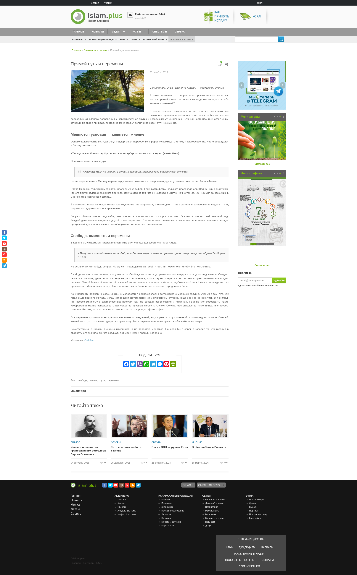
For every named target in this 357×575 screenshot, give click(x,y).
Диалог (75, 442)
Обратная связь (209, 485)
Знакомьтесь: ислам (180, 39)
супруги (268, 559)
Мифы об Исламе (127, 514)
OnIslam (89, 340)
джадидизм (247, 547)
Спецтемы (159, 31)
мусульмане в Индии (249, 553)
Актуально (77, 39)
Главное (78, 31)
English (95, 2)
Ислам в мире (256, 499)
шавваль (266, 547)
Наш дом (210, 522)
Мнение (197, 442)
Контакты (88, 562)
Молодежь (210, 514)
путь (102, 380)
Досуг (208, 525)
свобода (82, 380)
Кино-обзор (255, 518)
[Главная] (98, 16)
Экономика (167, 507)
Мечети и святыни (171, 522)
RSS (99, 562)
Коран (258, 16)
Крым (230, 547)
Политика (166, 503)
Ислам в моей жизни (153, 39)
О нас (187, 485)
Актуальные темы (127, 510)
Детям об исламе (214, 503)
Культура (166, 518)
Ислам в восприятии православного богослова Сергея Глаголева (88, 451)
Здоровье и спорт (214, 518)
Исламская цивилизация (101, 39)
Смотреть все (262, 164)
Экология (166, 514)
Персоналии (168, 525)
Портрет (253, 510)
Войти (259, 2)
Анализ (121, 503)
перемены (113, 380)
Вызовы (253, 507)
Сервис (180, 31)
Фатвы (136, 31)
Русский (107, 2)
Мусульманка (212, 510)
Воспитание (211, 507)
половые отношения (240, 559)
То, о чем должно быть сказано (126, 449)
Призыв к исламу (258, 514)
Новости (98, 31)
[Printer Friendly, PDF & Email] (219, 63)
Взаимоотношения (215, 499)
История (166, 499)
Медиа (116, 31)
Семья (134, 39)
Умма (122, 39)
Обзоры (116, 442)
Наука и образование (172, 510)
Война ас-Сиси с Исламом (209, 447)
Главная (76, 50)
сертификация (249, 566)
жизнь (93, 380)
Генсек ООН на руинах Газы (170, 447)
